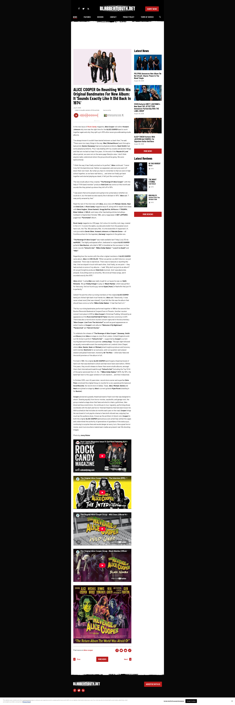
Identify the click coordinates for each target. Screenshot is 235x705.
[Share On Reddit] (125, 650)
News (75, 17)
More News (102, 659)
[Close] (232, 701)
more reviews (148, 214)
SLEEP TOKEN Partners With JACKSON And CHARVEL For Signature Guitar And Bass (144, 139)
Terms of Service (147, 17)
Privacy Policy (128, 17)
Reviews (100, 17)
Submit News (152, 9)
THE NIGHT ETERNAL (153, 180)
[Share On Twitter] (121, 650)
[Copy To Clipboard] (129, 650)
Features (87, 17)
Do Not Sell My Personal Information (174, 701)
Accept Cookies (191, 701)
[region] (117, 701)
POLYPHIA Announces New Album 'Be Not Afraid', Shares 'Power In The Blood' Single (147, 75)
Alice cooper (88, 650)
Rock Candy (92, 127)
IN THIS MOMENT (155, 163)
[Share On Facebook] (117, 650)
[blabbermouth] (117, 11)
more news (148, 151)
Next (126, 659)
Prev (78, 659)
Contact (113, 17)
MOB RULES (153, 195)
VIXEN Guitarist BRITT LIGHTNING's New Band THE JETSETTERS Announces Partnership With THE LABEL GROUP (147, 107)
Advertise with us (153, 684)
